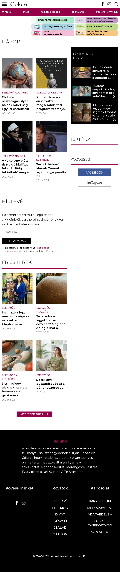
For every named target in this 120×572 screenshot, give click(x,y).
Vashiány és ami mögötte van (96, 33)
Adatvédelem (100, 514)
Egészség (43, 307)
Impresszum (100, 501)
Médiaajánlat (100, 508)
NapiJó (20, 156)
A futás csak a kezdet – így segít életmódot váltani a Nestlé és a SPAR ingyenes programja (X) (104, 116)
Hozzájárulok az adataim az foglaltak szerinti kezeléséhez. (30, 249)
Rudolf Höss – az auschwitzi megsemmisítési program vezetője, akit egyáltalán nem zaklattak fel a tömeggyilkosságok (51, 110)
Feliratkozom (16, 240)
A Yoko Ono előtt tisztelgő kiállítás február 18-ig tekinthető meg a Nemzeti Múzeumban (15, 170)
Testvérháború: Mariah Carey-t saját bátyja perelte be (51, 170)
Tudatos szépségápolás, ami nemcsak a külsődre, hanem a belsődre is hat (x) (103, 96)
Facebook (94, 172)
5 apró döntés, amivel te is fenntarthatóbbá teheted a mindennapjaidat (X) (104, 76)
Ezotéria (8, 379)
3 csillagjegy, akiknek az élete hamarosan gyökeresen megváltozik (15, 391)
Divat (60, 514)
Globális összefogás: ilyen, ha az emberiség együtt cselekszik (15, 103)
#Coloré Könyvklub (107, 11)
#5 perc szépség (50, 11)
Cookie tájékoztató (100, 523)
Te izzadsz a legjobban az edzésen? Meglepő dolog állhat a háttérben (50, 324)
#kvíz (26, 11)
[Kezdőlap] (18, 4)
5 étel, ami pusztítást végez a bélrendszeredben (50, 383)
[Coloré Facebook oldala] (102, 4)
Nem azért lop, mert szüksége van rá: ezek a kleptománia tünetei (17, 320)
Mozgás (42, 311)
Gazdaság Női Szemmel (52, 20)
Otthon (60, 534)
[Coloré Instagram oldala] (109, 4)
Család (60, 527)
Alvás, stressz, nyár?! (52, 26)
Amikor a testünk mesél (52, 33)
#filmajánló (78, 11)
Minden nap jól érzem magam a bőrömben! (96, 20)
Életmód (43, 156)
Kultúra (21, 92)
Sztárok (42, 159)
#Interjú (6, 11)
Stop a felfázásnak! (96, 26)
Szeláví (7, 92)
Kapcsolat (100, 532)
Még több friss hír (34, 414)
